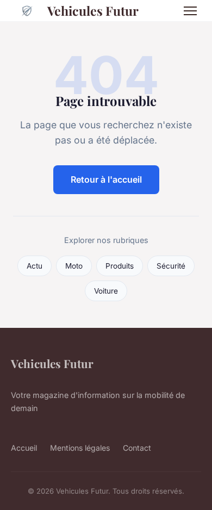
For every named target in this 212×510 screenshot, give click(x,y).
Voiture (106, 291)
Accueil (24, 447)
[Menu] (190, 11)
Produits (119, 266)
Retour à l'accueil (106, 179)
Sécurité (171, 266)
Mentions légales (80, 447)
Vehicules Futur (93, 10)
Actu (34, 266)
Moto (74, 266)
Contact (137, 447)
